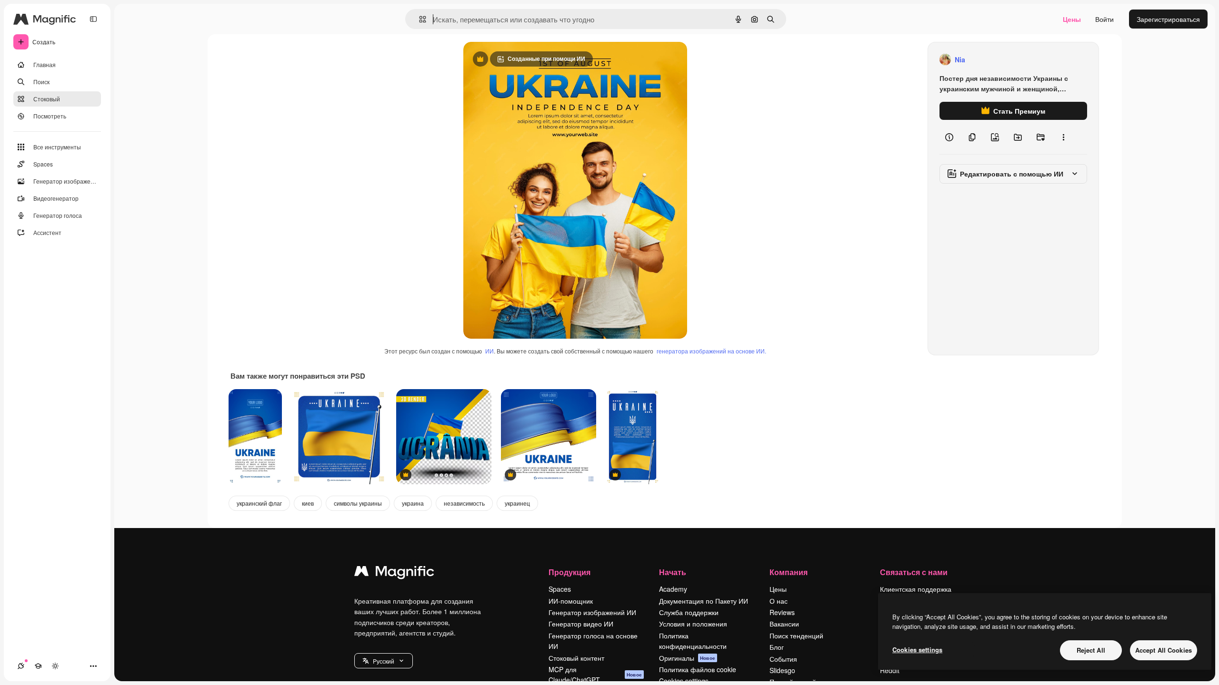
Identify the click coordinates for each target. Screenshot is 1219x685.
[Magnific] (394, 573)
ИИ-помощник (571, 601)
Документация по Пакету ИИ (703, 601)
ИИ (489, 351)
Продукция (569, 572)
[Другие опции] (1063, 137)
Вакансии (784, 623)
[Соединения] (21, 666)
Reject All (1091, 650)
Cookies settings (917, 649)
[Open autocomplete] (419, 19)
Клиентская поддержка (915, 589)
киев (308, 503)
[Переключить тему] (55, 666)
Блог (776, 647)
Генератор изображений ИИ (592, 612)
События (783, 659)
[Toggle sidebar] (93, 19)
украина (413, 503)
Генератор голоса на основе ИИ (593, 641)
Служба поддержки (689, 612)
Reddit (889, 670)
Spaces (560, 589)
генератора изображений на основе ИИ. (711, 351)
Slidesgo (782, 670)
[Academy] (38, 666)
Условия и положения (693, 623)
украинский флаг (259, 503)
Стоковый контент (576, 658)
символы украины (358, 503)
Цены (1072, 19)
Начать (672, 572)
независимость (464, 503)
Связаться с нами (914, 572)
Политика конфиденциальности (693, 641)
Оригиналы (687, 658)
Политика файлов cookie (697, 669)
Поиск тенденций (796, 635)
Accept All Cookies (1163, 650)
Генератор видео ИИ (581, 623)
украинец (517, 503)
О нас (778, 601)
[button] (383, 660)
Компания (788, 572)
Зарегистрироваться (1168, 19)
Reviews (782, 612)
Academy (673, 589)
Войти (1104, 19)
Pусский (383, 661)
